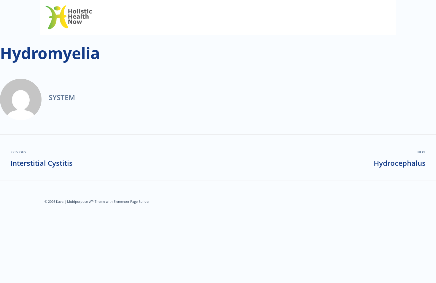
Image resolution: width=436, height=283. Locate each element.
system (62, 97)
